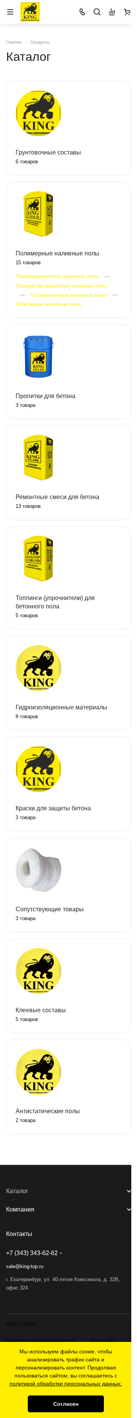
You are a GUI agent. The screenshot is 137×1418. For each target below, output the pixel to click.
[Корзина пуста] (126, 11)
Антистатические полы (48, 1111)
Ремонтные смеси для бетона (57, 497)
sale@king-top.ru (24, 1266)
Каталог (17, 1191)
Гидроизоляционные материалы (61, 707)
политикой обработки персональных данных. (66, 1384)
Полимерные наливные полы (57, 253)
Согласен (65, 1404)
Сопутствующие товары (50, 909)
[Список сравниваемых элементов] (111, 11)
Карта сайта (104, 1340)
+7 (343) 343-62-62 (32, 1253)
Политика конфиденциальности (40, 1340)
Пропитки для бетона (45, 396)
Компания (20, 1209)
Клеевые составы (41, 1010)
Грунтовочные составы (48, 152)
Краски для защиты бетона (53, 808)
